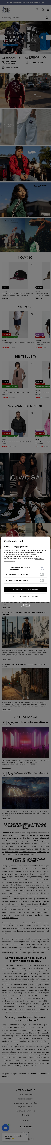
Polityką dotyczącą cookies (14, 552)
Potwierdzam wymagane (25, 596)
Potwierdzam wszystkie (25, 589)
